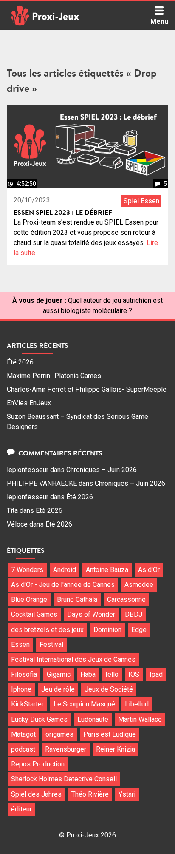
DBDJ (133, 614)
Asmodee (138, 585)
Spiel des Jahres (36, 794)
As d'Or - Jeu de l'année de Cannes (63, 585)
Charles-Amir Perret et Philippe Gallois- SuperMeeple (87, 389)
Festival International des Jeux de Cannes (73, 659)
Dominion (107, 630)
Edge (139, 630)
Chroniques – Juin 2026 (101, 470)
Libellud (137, 704)
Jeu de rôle (58, 689)
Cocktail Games (34, 614)
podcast (23, 749)
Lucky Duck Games (39, 719)
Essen (20, 644)
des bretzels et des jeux (47, 630)
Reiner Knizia (115, 749)
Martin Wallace (140, 719)
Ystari (127, 794)
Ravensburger (65, 749)
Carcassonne (126, 599)
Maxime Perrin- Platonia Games (54, 376)
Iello (112, 674)
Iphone (21, 689)
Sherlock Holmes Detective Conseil (64, 779)
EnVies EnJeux (29, 403)
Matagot (23, 734)
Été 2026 (20, 362)
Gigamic (59, 674)
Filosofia (24, 674)
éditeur (21, 809)
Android (64, 570)
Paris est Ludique (109, 734)
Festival (51, 644)
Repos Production (38, 764)
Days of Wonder (91, 614)
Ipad (156, 674)
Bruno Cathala (77, 599)
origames (59, 734)
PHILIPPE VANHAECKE (42, 483)
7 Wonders (27, 570)
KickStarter (27, 704)
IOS (133, 674)
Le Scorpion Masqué (84, 704)
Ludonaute (92, 719)
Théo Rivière (90, 794)
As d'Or (149, 570)
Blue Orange (29, 599)
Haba (88, 674)
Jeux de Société (109, 689)
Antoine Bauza (107, 570)
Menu (159, 21)
